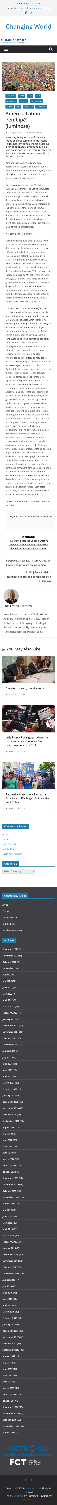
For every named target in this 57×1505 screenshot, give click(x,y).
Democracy (11, 101)
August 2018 (8, 1279)
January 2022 (9, 1019)
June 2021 (7, 1063)
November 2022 (10, 955)
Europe (6, 839)
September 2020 (10, 1121)
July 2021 (7, 1057)
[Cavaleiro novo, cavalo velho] (28, 658)
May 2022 (7, 993)
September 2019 (10, 1197)
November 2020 (10, 1108)
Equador (23, 101)
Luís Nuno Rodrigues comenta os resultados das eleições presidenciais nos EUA (26, 741)
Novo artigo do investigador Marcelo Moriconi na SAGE (28, 10)
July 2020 (7, 1133)
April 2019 (7, 1229)
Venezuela (28, 107)
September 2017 (10, 1349)
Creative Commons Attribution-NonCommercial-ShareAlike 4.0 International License (28, 544)
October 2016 (9, 1419)
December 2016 (10, 1407)
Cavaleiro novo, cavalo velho (25, 688)
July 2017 (7, 1362)
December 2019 (10, 1178)
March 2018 (8, 1311)
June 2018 (7, 1292)
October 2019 (9, 1190)
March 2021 (8, 1082)
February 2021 (9, 1089)
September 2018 (10, 1273)
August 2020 (8, 1127)
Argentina (11, 96)
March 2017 (8, 1388)
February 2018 (9, 1318)
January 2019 (9, 1248)
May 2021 (7, 1070)
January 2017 (9, 1400)
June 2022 (7, 987)
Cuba (38, 96)
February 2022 (9, 1012)
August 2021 (8, 1050)
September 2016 (10, 1426)
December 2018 (10, 1254)
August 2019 (8, 1203)
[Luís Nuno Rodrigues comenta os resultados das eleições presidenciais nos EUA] (28, 707)
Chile (30, 96)
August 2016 (8, 1432)
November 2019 (10, 1184)
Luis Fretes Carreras (33, 132)
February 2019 (9, 1241)
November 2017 (10, 1337)
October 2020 (9, 1114)
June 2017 (7, 1369)
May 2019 (7, 1222)
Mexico (9, 107)
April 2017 (7, 1381)
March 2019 (8, 1235)
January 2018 (9, 1324)
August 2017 (8, 1356)
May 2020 (7, 1146)
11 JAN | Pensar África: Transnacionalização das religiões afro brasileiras (29, 577)
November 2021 (10, 1031)
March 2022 (8, 1006)
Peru (18, 107)
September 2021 (10, 1044)
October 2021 (9, 1038)
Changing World (29, 26)
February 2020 (9, 1165)
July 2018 (7, 1286)
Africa (5, 834)
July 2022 (7, 981)
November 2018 (10, 1260)
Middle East (8, 848)
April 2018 (7, 1305)
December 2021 (10, 1025)
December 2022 (10, 949)
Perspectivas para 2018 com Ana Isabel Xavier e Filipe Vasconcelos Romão (28, 563)
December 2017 (10, 1330)
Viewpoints (41, 107)
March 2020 (8, 1159)
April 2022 (7, 1000)
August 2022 (8, 974)
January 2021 (9, 1095)
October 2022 (9, 962)
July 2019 (7, 1209)
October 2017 (9, 1343)
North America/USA (12, 853)
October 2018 (9, 1267)
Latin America (36, 101)
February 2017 (9, 1394)
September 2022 (10, 968)
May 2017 (7, 1375)
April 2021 (7, 1076)
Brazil (21, 96)
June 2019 (7, 1216)
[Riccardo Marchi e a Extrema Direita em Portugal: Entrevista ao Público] (28, 764)
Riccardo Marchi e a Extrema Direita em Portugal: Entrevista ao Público (27, 798)
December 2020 (10, 1101)
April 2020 (7, 1152)
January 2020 (9, 1171)
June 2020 (7, 1140)
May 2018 (7, 1299)
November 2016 (10, 1413)
